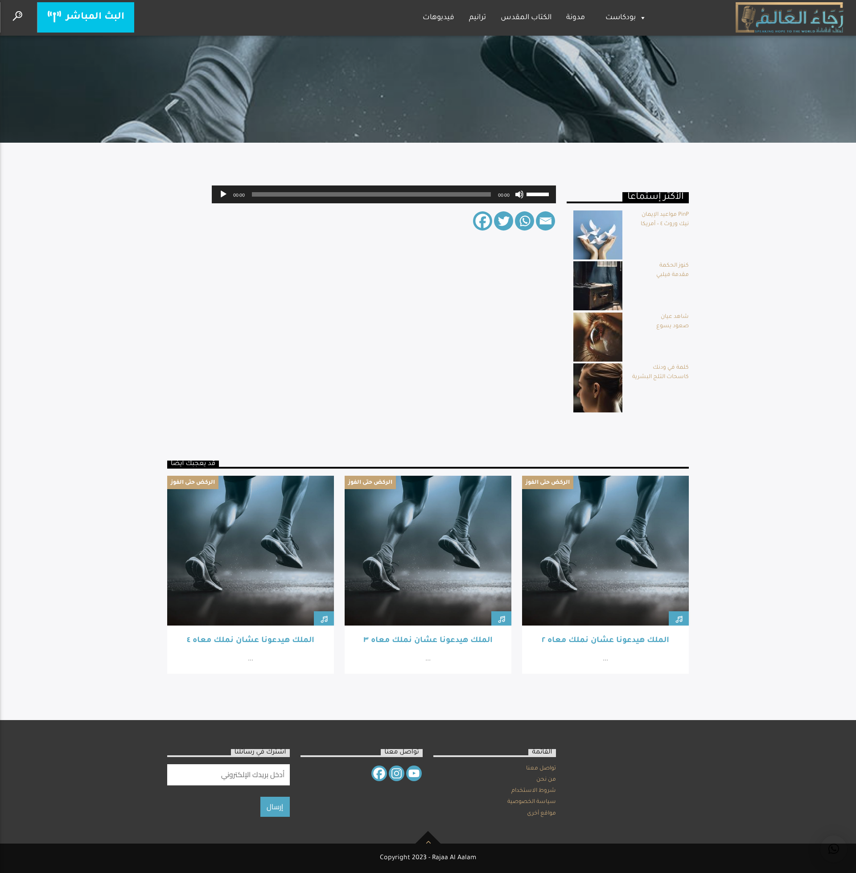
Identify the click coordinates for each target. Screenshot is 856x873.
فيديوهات (438, 18)
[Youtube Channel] (414, 773)
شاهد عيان (675, 317)
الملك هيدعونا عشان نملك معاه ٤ (250, 641)
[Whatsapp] (524, 221)
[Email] (545, 221)
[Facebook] (482, 221)
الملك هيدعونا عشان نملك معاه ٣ (428, 641)
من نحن (546, 780)
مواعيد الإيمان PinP (665, 215)
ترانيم (477, 18)
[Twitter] (503, 221)
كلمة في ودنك (671, 368)
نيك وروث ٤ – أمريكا (665, 224)
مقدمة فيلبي (672, 275)
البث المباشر (93, 17)
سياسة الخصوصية (531, 802)
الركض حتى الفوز (193, 483)
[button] (833, 849)
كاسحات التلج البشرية (660, 377)
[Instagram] (396, 773)
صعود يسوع (672, 326)
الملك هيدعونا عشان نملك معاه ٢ (605, 641)
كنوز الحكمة (674, 266)
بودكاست (620, 18)
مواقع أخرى (541, 814)
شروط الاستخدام (533, 791)
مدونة (575, 18)
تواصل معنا (541, 769)
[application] (384, 194)
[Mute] (519, 194)
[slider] (539, 193)
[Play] (223, 194)
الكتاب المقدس (526, 18)
